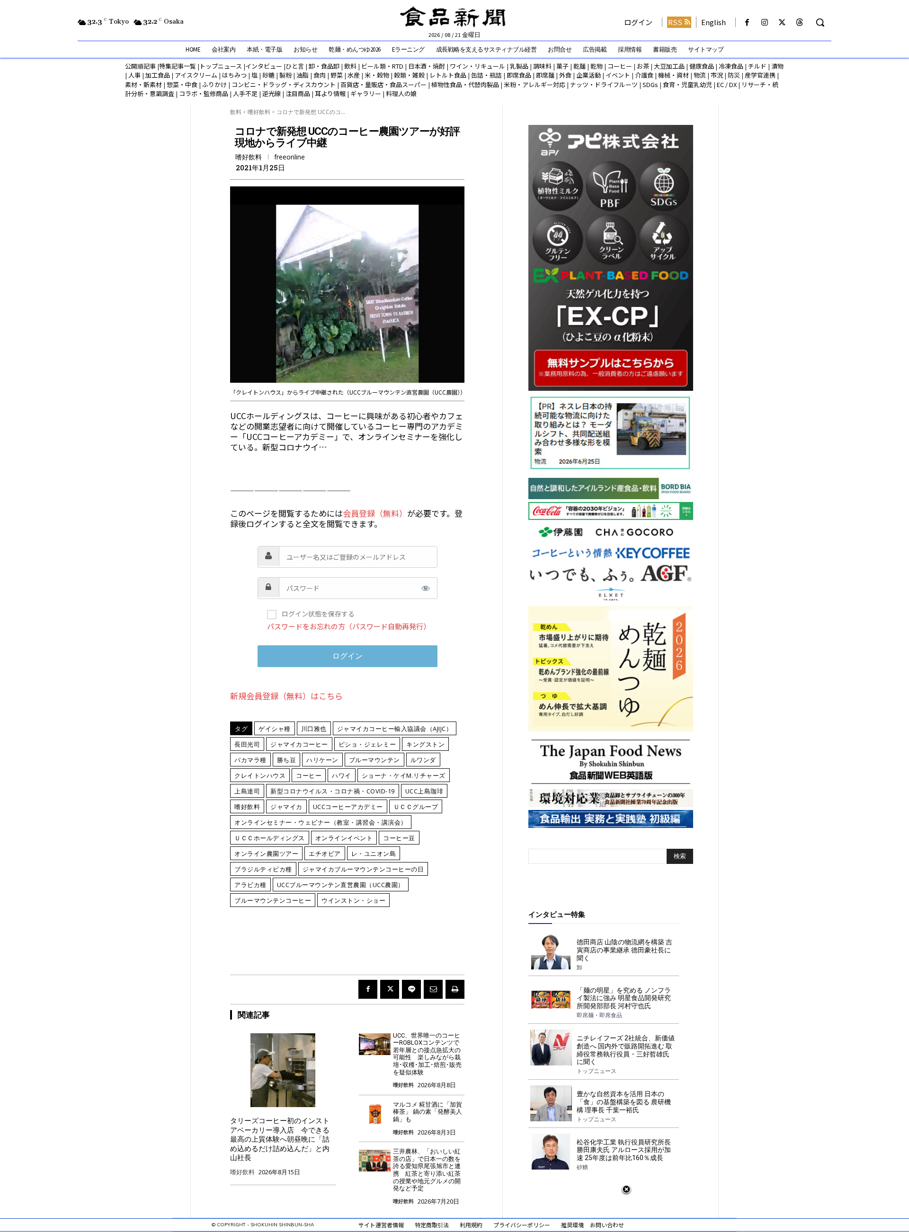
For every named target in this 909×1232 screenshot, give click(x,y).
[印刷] (455, 989)
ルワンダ (423, 760)
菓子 (562, 66)
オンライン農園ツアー (266, 853)
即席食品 (519, 74)
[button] (820, 22)
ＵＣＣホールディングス (269, 838)
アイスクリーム (196, 74)
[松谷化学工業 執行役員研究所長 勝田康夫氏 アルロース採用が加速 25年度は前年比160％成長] (550, 1152)
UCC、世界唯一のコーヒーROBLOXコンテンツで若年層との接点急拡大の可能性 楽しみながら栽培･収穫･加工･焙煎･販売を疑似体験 (427, 1054)
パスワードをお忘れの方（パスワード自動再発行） (348, 626)
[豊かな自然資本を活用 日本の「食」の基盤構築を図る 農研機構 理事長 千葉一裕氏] (550, 1103)
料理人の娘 (401, 93)
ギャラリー (365, 93)
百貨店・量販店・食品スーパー (383, 84)
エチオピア (325, 853)
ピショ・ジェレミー (367, 744)
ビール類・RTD (382, 66)
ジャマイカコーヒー (299, 744)
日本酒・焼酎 (426, 66)
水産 (354, 74)
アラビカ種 (250, 884)
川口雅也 (314, 728)
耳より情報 (330, 93)
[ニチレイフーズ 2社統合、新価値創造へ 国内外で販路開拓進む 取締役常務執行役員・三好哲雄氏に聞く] (550, 1047)
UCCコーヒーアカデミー (348, 806)
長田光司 (247, 744)
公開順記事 (140, 66)
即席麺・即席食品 (599, 1015)
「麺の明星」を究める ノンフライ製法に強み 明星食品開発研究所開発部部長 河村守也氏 (624, 998)
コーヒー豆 (399, 838)
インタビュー (263, 66)
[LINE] (411, 989)
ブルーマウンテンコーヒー (272, 900)
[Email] (433, 989)
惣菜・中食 (182, 84)
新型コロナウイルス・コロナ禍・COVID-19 (332, 791)
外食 (565, 74)
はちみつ (234, 74)
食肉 (319, 74)
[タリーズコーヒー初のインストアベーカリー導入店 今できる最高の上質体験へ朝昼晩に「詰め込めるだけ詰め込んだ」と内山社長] (283, 1070)
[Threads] (799, 22)
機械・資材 (673, 74)
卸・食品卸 (323, 66)
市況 (717, 74)
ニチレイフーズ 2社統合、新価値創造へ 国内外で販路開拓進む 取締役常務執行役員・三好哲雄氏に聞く (626, 1049)
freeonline (289, 157)
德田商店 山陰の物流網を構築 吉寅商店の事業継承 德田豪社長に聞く (624, 950)
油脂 (302, 74)
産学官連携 (760, 74)
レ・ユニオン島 (373, 853)
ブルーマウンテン (374, 760)
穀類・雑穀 (409, 74)
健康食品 (701, 66)
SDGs (650, 84)
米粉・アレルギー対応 (534, 84)
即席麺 (545, 74)
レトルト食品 (447, 74)
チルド (757, 66)
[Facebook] (746, 22)
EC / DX (727, 84)
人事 (134, 74)
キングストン (425, 744)
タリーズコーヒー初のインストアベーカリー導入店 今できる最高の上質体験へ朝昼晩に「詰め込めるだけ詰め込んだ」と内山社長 (280, 1139)
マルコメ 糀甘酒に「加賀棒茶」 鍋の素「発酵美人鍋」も (427, 1112)
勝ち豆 (286, 760)
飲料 (350, 66)
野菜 (336, 74)
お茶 (643, 66)
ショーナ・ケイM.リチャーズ (404, 775)
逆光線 (271, 93)
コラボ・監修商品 (203, 93)
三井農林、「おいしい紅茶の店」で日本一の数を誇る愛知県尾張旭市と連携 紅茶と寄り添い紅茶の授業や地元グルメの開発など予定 (427, 1170)
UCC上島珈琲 (424, 791)
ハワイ (341, 775)
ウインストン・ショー (353, 900)
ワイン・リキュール (477, 66)
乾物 (596, 66)
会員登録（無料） (375, 513)
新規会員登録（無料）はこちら (286, 696)
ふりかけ (214, 84)
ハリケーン (322, 760)
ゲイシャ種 (274, 728)
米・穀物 (377, 74)
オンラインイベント (344, 838)
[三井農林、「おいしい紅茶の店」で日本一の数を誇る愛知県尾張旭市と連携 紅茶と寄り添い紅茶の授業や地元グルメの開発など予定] (375, 1160)
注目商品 (297, 93)
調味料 (542, 66)
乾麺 (579, 66)
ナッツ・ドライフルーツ (604, 84)
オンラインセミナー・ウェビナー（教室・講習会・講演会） (320, 822)
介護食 (644, 74)
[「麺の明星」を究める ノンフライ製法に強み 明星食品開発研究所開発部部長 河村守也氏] (550, 1000)
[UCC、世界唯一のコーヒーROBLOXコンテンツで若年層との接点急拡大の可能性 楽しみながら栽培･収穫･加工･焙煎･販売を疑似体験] (375, 1044)
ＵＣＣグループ (415, 806)
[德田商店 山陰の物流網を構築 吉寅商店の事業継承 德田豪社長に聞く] (550, 951)
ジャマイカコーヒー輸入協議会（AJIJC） (395, 728)
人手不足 (245, 93)
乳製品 (519, 66)
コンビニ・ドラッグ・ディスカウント (284, 84)
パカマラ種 (250, 760)
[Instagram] (764, 22)
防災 (734, 74)
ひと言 (294, 66)
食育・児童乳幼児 (687, 84)
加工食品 (157, 74)
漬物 (777, 66)
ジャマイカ (286, 806)
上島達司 (247, 791)
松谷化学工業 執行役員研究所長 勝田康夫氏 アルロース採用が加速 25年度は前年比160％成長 (624, 1150)
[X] (782, 22)
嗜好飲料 (259, 112)
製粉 (285, 74)
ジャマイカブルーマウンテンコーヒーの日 (363, 869)
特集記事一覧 (177, 66)
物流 (700, 74)
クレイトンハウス (259, 775)
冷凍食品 (731, 66)
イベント (618, 74)
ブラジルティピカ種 (263, 869)
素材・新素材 (143, 84)
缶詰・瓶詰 (486, 74)
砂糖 (268, 74)
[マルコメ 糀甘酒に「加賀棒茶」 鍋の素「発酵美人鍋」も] (375, 1113)
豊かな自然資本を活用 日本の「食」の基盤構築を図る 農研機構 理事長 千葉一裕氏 (624, 1102)
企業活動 (588, 74)
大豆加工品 (669, 66)
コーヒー (619, 66)
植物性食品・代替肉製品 (465, 84)
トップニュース (220, 66)
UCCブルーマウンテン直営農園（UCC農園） (340, 884)
